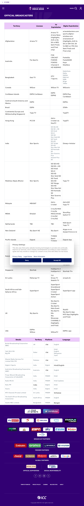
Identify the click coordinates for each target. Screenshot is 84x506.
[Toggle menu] (3, 8)
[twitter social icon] (48, 476)
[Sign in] (80, 8)
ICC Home (6, 2)
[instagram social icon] (44, 476)
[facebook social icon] (35, 476)
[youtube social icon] (40, 476)
